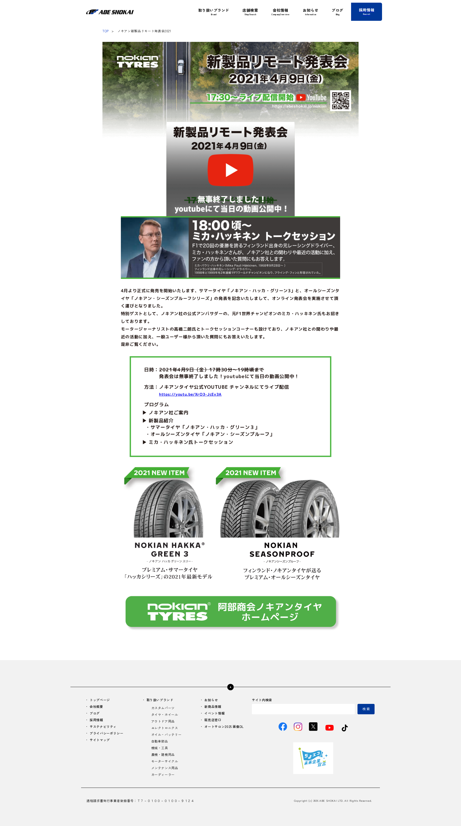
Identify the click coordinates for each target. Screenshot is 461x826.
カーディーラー (163, 774)
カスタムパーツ (163, 708)
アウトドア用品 (163, 721)
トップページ (100, 700)
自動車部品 (159, 741)
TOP (105, 31)
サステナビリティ (103, 726)
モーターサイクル (164, 761)
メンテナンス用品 (164, 768)
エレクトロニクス (164, 728)
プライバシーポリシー (106, 733)
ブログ (95, 713)
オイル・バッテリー (166, 734)
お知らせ (211, 700)
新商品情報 (212, 706)
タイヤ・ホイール (164, 714)
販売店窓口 (212, 720)
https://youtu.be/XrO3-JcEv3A (190, 394)
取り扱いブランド (159, 700)
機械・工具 (159, 748)
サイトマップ (100, 740)
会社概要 (96, 706)
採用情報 (96, 720)
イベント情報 (214, 713)
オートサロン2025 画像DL (224, 726)
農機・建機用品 (163, 754)
